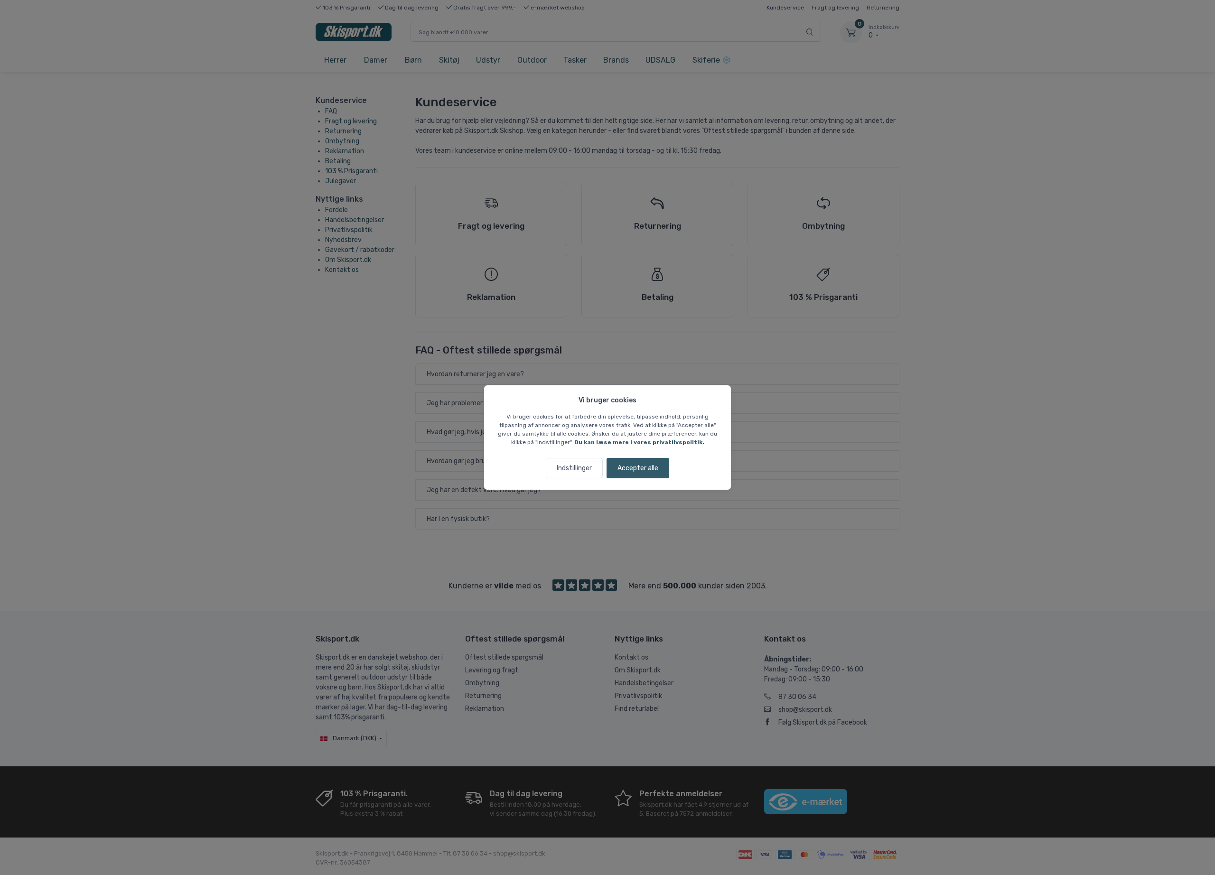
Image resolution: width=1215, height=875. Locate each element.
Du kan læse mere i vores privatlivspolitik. (639, 442)
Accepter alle (637, 468)
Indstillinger (574, 468)
